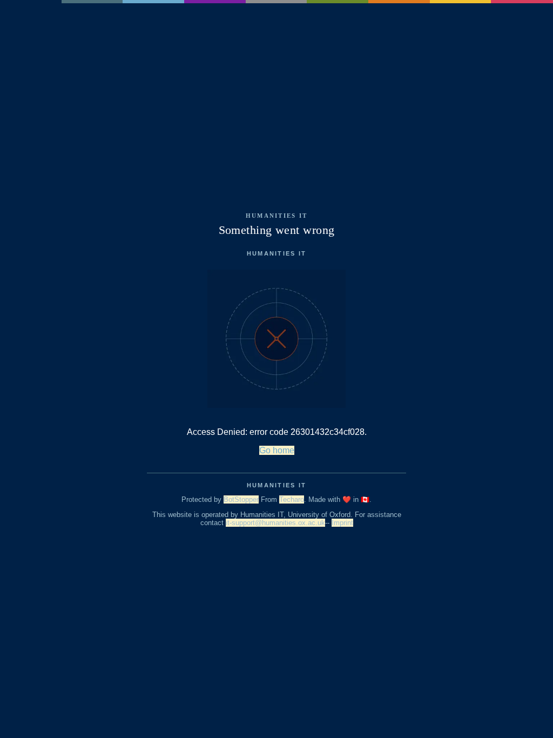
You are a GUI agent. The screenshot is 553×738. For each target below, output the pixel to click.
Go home (276, 450)
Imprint (342, 523)
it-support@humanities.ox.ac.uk (275, 523)
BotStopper (241, 499)
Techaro (291, 499)
